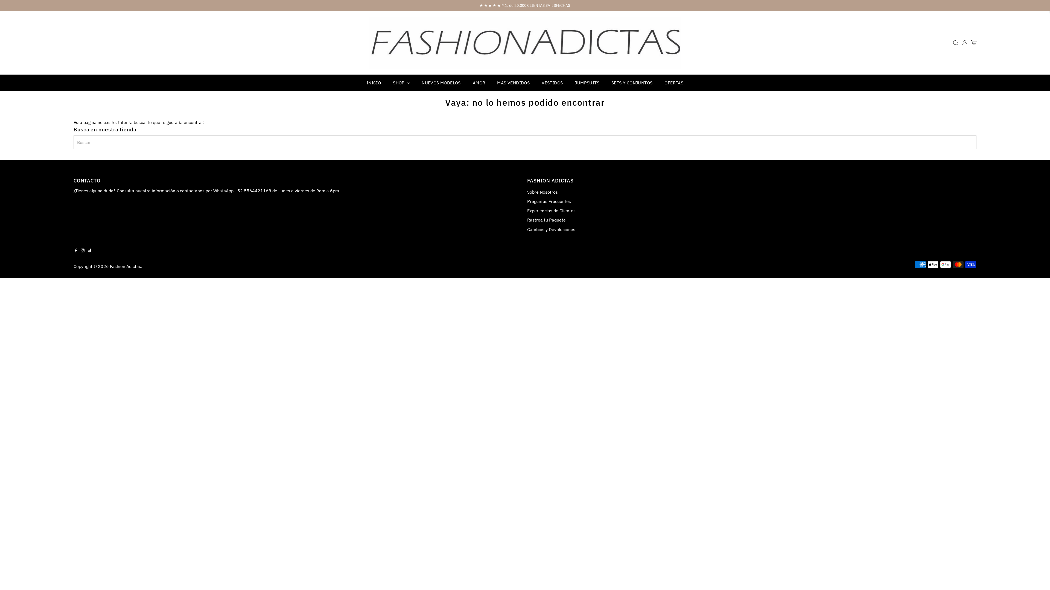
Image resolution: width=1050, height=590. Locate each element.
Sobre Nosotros (542, 192)
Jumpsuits (587, 82)
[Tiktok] (90, 250)
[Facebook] (76, 250)
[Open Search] (955, 42)
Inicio (374, 82)
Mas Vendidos (513, 82)
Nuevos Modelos (441, 82)
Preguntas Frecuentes (549, 201)
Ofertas (673, 82)
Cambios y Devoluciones (551, 229)
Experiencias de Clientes (551, 210)
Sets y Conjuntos (631, 82)
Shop (399, 82)
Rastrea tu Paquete (546, 220)
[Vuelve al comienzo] (1039, 575)
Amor (479, 82)
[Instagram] (82, 250)
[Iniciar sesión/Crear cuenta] (964, 42)
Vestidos (552, 82)
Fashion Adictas (125, 266)
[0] (973, 42)
